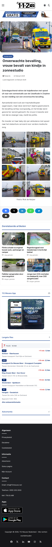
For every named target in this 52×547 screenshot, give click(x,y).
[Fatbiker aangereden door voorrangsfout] (13, 265)
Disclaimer (5, 443)
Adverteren (6, 461)
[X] (14, 211)
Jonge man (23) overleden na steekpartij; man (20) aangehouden (38, 276)
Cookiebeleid (7, 448)
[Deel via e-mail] (5, 216)
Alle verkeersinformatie (11, 402)
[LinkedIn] (22, 211)
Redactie (7, 76)
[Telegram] (38, 211)
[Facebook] (5, 211)
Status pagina (7, 466)
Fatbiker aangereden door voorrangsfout (12, 275)
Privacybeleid (7, 437)
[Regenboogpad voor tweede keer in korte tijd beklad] (38, 238)
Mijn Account (7, 472)
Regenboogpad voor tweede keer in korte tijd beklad (37, 250)
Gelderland (8, 56)
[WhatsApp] (30, 211)
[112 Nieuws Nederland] (26, 5)
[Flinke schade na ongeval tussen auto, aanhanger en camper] (13, 238)
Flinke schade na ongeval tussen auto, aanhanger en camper (13, 250)
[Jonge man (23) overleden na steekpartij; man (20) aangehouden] (38, 265)
